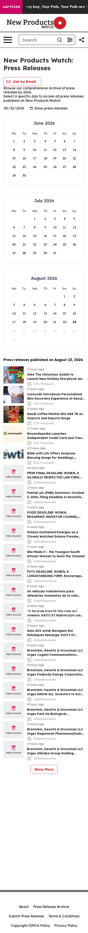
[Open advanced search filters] (70, 40)
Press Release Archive (51, 907)
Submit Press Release (26, 916)
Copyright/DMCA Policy (30, 925)
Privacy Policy (65, 925)
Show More (44, 769)
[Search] (59, 40)
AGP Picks (11, 7)
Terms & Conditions (63, 916)
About (24, 907)
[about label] (29, 384)
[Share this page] (82, 40)
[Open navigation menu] (7, 40)
